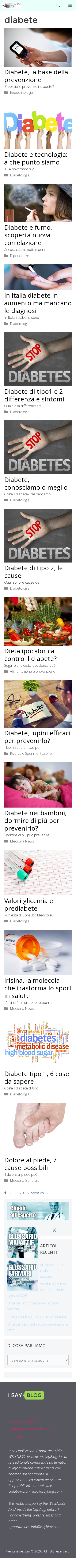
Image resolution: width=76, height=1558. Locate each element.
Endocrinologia (21, 92)
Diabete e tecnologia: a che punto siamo (35, 158)
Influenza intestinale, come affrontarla (36, 1316)
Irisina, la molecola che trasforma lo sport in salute (38, 988)
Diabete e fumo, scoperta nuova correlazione (28, 235)
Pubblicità (15, 1436)
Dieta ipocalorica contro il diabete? (30, 654)
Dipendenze (19, 255)
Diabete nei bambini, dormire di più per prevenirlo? (35, 820)
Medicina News (22, 841)
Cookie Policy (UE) (22, 1421)
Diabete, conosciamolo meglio (36, 483)
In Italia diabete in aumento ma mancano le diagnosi (38, 303)
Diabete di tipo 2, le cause (33, 571)
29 (22, 1192)
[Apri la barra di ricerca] (58, 5)
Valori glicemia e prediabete (28, 904)
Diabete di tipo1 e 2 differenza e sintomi (34, 395)
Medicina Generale (24, 1180)
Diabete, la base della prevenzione (36, 76)
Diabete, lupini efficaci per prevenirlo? (37, 737)
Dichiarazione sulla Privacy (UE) (32, 1428)
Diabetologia (19, 175)
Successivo (37, 1192)
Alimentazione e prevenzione (32, 671)
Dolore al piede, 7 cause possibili (30, 1164)
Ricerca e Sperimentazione (31, 753)
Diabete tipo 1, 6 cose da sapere (36, 1077)
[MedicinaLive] (12, 5)
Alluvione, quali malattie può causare (51, 1270)
